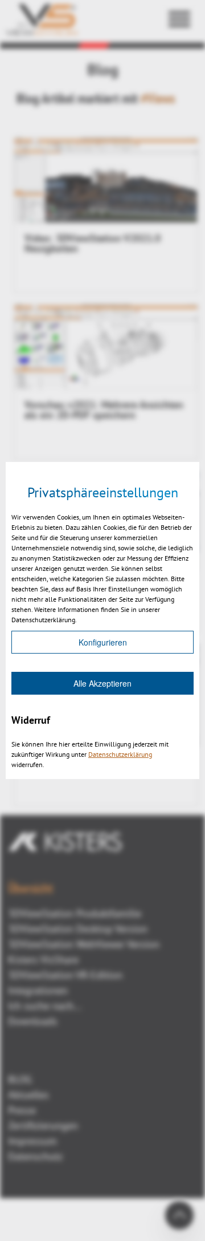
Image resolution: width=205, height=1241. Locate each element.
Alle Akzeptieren (102, 683)
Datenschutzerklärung (120, 754)
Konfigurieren (103, 642)
